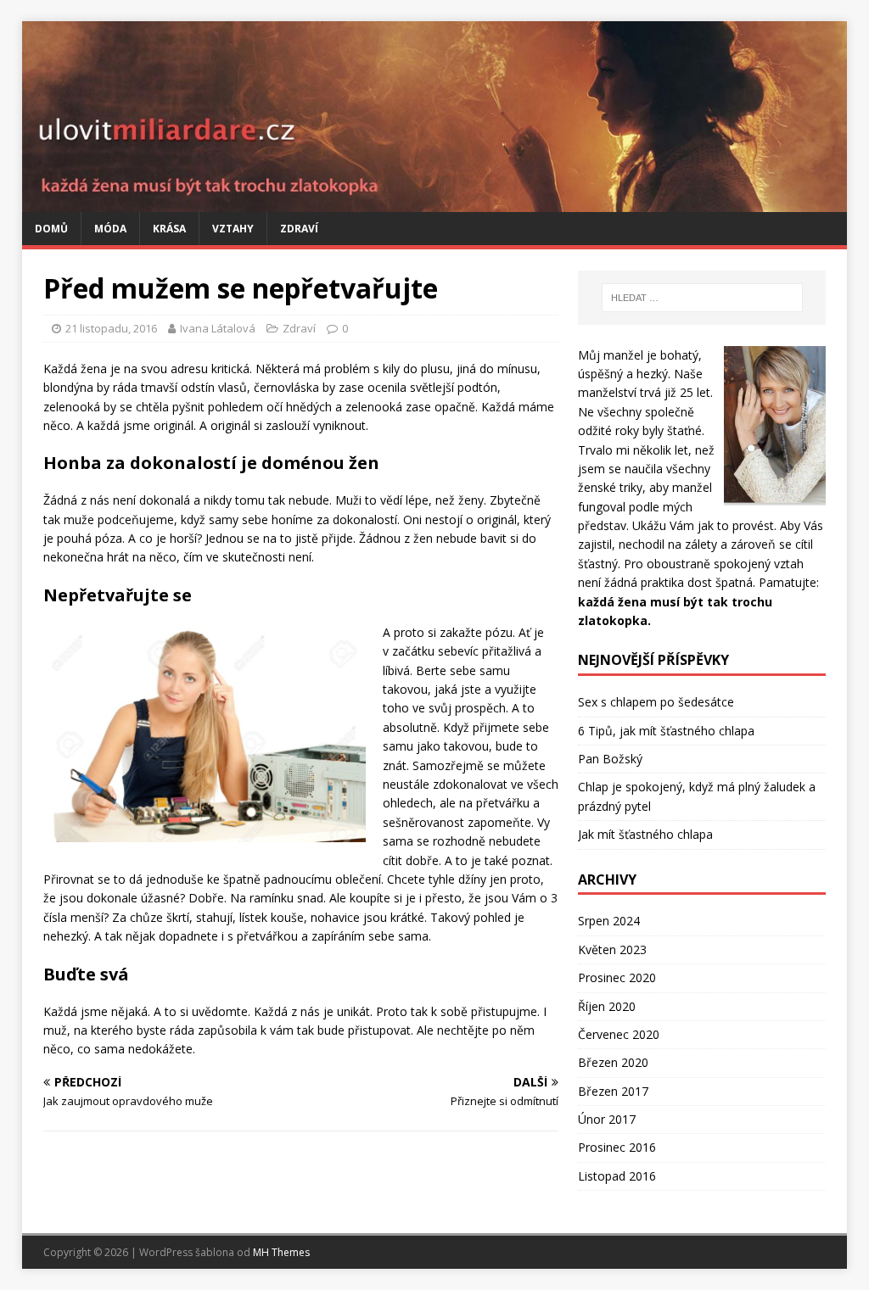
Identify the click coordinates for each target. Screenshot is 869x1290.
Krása (169, 228)
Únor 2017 (607, 1119)
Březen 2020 (613, 1062)
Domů (51, 228)
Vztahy (233, 228)
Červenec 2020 (618, 1034)
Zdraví (299, 228)
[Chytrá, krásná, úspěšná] (435, 202)
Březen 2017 (613, 1091)
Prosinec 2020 (617, 977)
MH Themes (281, 1252)
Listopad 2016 (617, 1176)
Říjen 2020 (607, 1006)
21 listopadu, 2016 (111, 328)
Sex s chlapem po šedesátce (656, 702)
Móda (110, 228)
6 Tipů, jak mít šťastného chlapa (666, 731)
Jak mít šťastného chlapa (645, 834)
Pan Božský (610, 759)
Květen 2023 (612, 949)
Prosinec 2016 (617, 1147)
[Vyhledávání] (702, 297)
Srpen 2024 (609, 921)
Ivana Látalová (217, 328)
